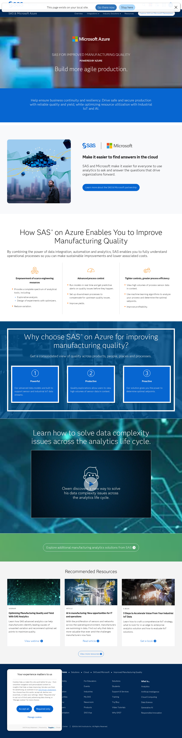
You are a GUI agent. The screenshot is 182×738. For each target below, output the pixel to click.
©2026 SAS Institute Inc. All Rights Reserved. (90, 726)
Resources (129, 13)
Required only (43, 709)
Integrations (92, 13)
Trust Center (63, 726)
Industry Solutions (111, 13)
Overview (79, 13)
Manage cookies (35, 717)
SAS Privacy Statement (47, 690)
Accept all (24, 709)
